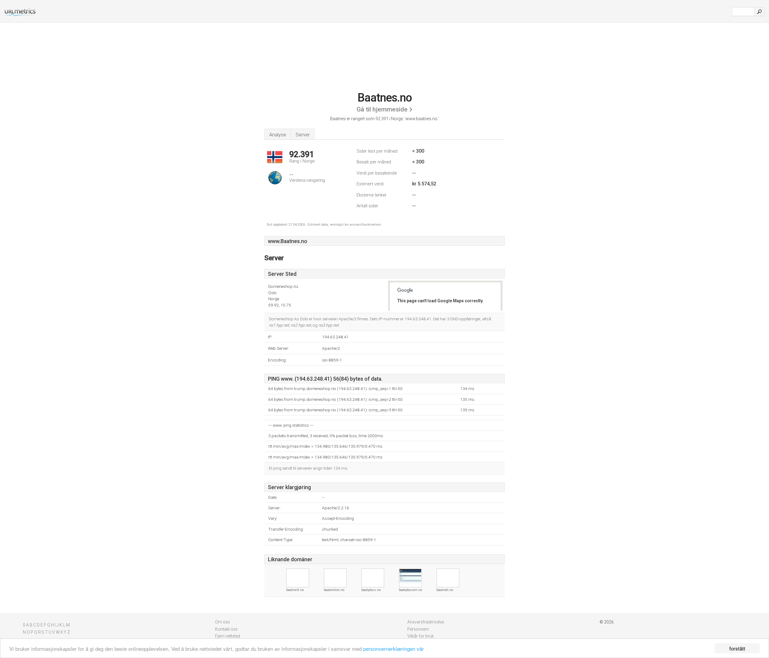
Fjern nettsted (227, 636)
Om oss (222, 622)
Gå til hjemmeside (382, 109)
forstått (737, 648)
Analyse (277, 135)
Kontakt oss (226, 629)
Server (303, 135)
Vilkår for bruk (420, 636)
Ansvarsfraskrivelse (425, 622)
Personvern (418, 629)
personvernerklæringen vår (393, 648)
